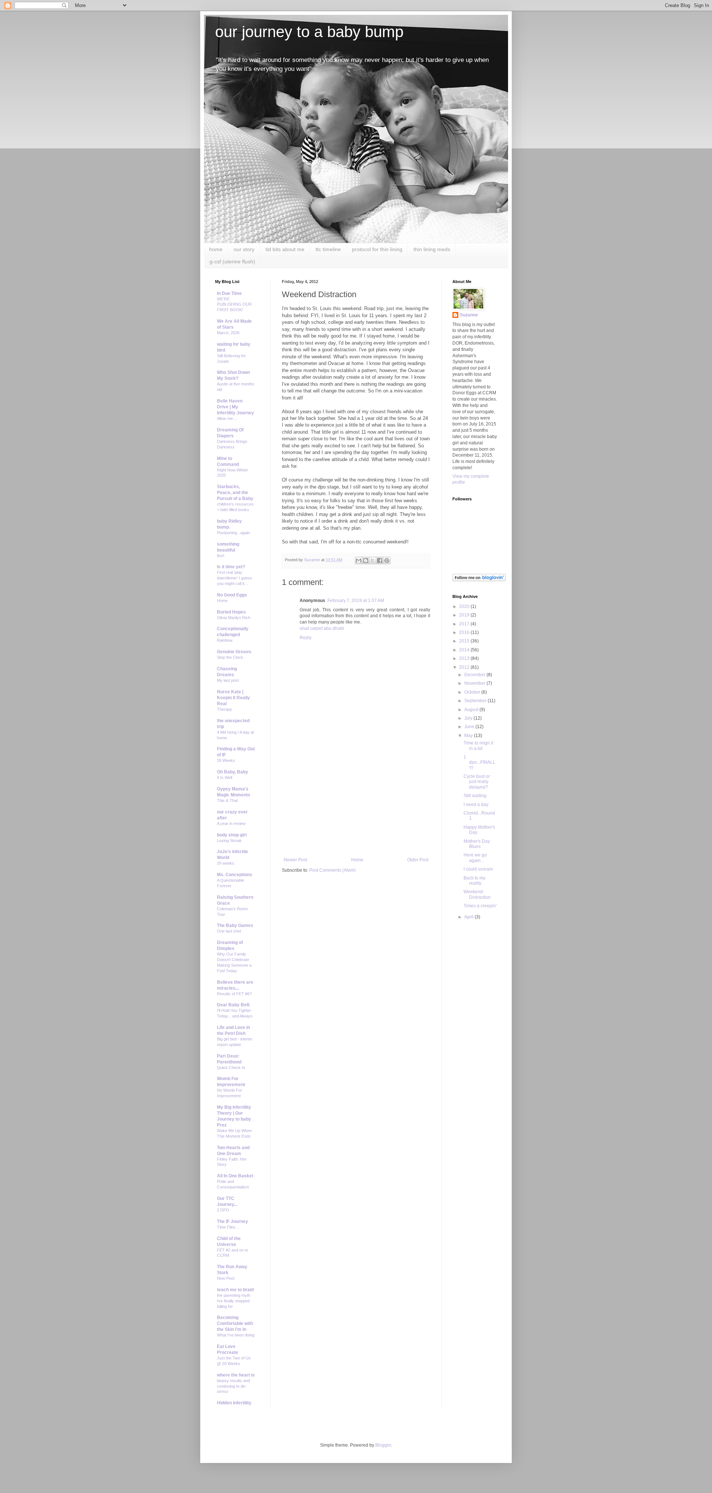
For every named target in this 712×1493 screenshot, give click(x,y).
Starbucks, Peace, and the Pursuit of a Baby (235, 492)
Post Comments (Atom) (332, 870)
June (469, 726)
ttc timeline (328, 249)
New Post (225, 1278)
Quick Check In (231, 1067)
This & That (227, 800)
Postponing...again (233, 532)
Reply (306, 637)
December (475, 674)
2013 (465, 658)
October (472, 692)
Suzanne (469, 315)
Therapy (224, 709)
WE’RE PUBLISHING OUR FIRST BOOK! (234, 304)
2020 (465, 606)
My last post (228, 680)
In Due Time (229, 293)
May (469, 735)
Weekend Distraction (477, 894)
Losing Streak (229, 840)
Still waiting (475, 795)
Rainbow (225, 640)
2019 (465, 615)
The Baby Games (235, 925)
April (469, 917)
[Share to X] (372, 560)
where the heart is (236, 1375)
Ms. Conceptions (234, 874)
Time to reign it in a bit (478, 745)
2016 (465, 632)
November (475, 683)
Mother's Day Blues (477, 844)
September (476, 700)
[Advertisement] (356, 801)
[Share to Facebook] (379, 560)
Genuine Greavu (234, 651)
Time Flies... (228, 1227)
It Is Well (224, 777)
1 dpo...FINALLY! (479, 762)
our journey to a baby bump (309, 31)
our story (244, 249)
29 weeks (225, 863)
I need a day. (476, 804)
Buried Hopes (231, 612)
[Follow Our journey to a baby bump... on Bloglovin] (479, 579)
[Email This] (358, 560)
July (469, 718)
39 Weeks (226, 760)
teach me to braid (235, 1289)
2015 (465, 641)
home (215, 249)
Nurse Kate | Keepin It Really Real (233, 697)
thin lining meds (431, 249)
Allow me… (227, 418)
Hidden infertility (234, 1402)
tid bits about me (285, 249)
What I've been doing (235, 1335)
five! (220, 555)
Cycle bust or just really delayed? (477, 782)
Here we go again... (475, 857)
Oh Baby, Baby (232, 772)
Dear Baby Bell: (233, 1004)
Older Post (417, 859)
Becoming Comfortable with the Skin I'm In (235, 1323)
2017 (465, 624)
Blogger (383, 1445)
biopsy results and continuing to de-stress (233, 1386)
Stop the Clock (230, 657)
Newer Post (295, 859)
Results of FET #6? (234, 994)
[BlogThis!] (365, 560)
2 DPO (223, 1210)
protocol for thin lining (377, 249)
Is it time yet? (231, 566)
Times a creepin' (480, 905)
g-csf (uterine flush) (232, 261)
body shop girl (232, 835)
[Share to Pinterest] (386, 560)
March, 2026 (228, 333)
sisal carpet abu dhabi (322, 628)
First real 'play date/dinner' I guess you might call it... (234, 578)
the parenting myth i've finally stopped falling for (233, 1301)
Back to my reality (474, 880)
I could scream (478, 869)
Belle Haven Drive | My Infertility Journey (235, 406)
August (471, 709)
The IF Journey (232, 1221)
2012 (465, 667)
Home (357, 859)
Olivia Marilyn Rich (233, 617)
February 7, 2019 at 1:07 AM (355, 600)
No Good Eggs (232, 595)
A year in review (231, 823)
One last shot (229, 931)
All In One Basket (235, 1175)
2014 (465, 649)
